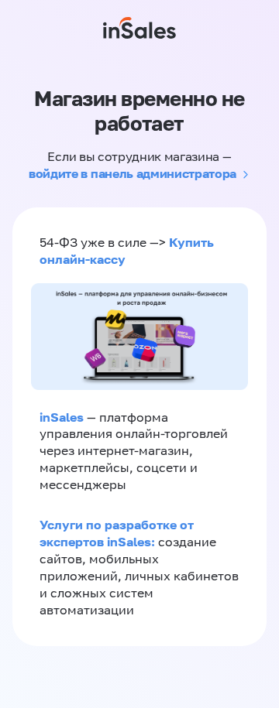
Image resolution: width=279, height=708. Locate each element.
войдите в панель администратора (132, 173)
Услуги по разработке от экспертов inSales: (117, 533)
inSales (62, 417)
